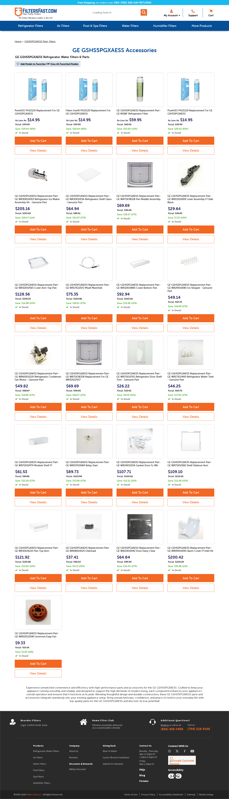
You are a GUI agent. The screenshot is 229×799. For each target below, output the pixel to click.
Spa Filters (38, 776)
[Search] (144, 12)
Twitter (177, 751)
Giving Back (109, 745)
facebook (184, 751)
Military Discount (77, 769)
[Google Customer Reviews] (182, 760)
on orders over (98, 2)
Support (193, 15)
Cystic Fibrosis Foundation (116, 757)
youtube (192, 751)
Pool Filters (39, 770)
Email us (165, 725)
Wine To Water (110, 751)
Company (74, 745)
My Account (171, 15)
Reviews (73, 757)
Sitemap (191, 794)
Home (18, 41)
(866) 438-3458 (172, 729)
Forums (144, 781)
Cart (210, 15)
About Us (73, 751)
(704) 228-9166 (199, 728)
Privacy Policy (148, 794)
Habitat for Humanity (113, 763)
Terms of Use (130, 794)
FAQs (142, 769)
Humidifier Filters (41, 782)
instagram (169, 751)
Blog (142, 775)
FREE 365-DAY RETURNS (136, 2)
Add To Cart (38, 141)
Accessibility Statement (171, 794)
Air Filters (38, 757)
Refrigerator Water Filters (46, 751)
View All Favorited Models (64, 63)
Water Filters (39, 763)
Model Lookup (206, 794)
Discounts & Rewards (81, 763)
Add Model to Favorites (33, 63)
